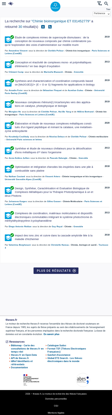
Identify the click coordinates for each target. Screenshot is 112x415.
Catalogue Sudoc (56, 345)
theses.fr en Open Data (24, 355)
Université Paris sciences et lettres (24, 139)
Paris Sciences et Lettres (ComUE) (37, 114)
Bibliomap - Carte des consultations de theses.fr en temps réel (27, 348)
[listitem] (4, 3)
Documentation (19, 367)
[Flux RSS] (49, 26)
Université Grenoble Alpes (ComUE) (23, 179)
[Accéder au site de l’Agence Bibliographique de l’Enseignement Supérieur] (83, 380)
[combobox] (102, 14)
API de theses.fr (20, 358)
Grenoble (78, 72)
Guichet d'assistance (58, 355)
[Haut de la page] (101, 404)
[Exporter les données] (42, 26)
